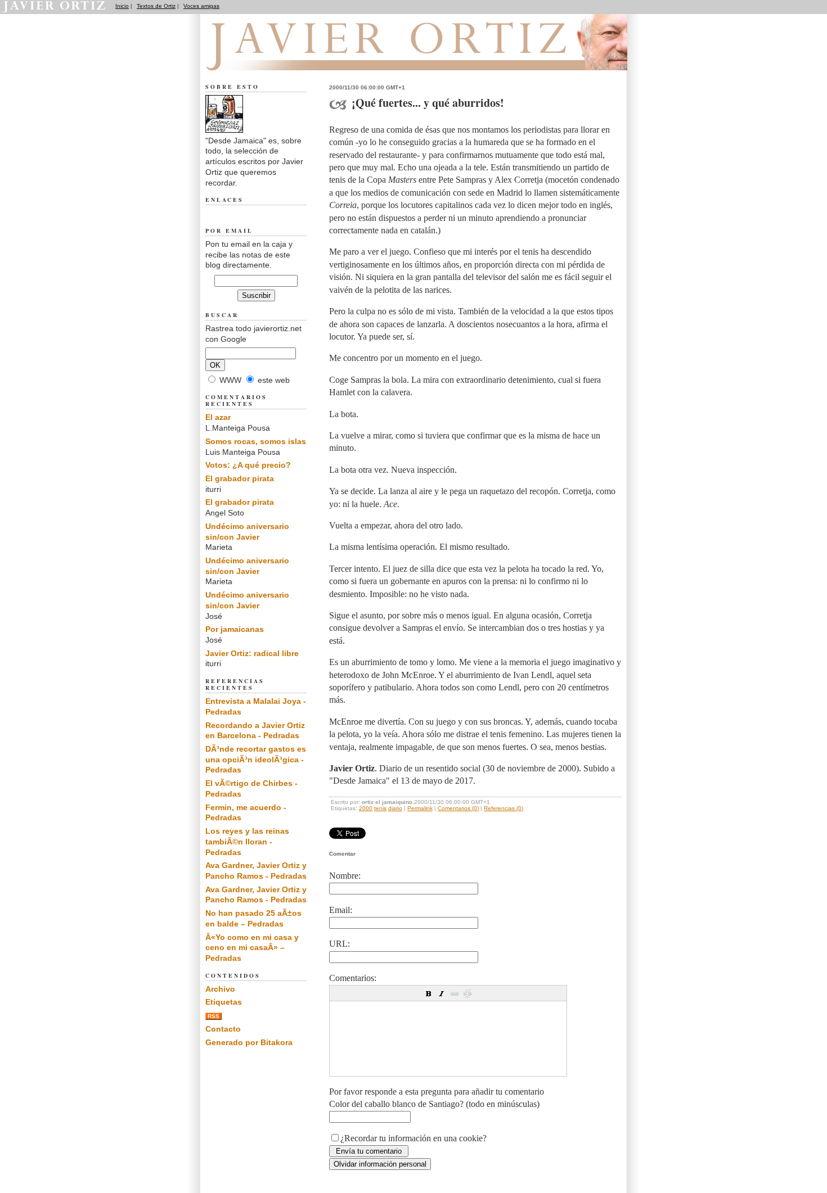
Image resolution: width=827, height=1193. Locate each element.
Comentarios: (352, 978)
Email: (340, 910)
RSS (213, 1016)
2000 (365, 808)
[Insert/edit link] (454, 993)
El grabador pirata (239, 478)
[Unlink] (467, 993)
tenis (380, 808)
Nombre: (345, 875)
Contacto (223, 1028)
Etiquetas (223, 1001)
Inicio (122, 6)
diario (395, 808)
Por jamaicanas (234, 629)
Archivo (220, 988)
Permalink (420, 808)
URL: (339, 943)
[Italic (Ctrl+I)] (441, 993)
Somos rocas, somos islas (255, 441)
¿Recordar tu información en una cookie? (413, 1138)
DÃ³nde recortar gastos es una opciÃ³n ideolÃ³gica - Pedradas (255, 759)
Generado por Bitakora (249, 1042)
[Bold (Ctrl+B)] (429, 993)
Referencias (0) (503, 808)
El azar (218, 417)
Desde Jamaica (266, 56)
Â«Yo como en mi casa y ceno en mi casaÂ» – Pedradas (252, 947)
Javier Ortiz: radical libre (252, 653)
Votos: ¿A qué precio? (248, 464)
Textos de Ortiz (156, 6)
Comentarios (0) (458, 808)
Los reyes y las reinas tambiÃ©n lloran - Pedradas (247, 841)
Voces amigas (201, 6)
